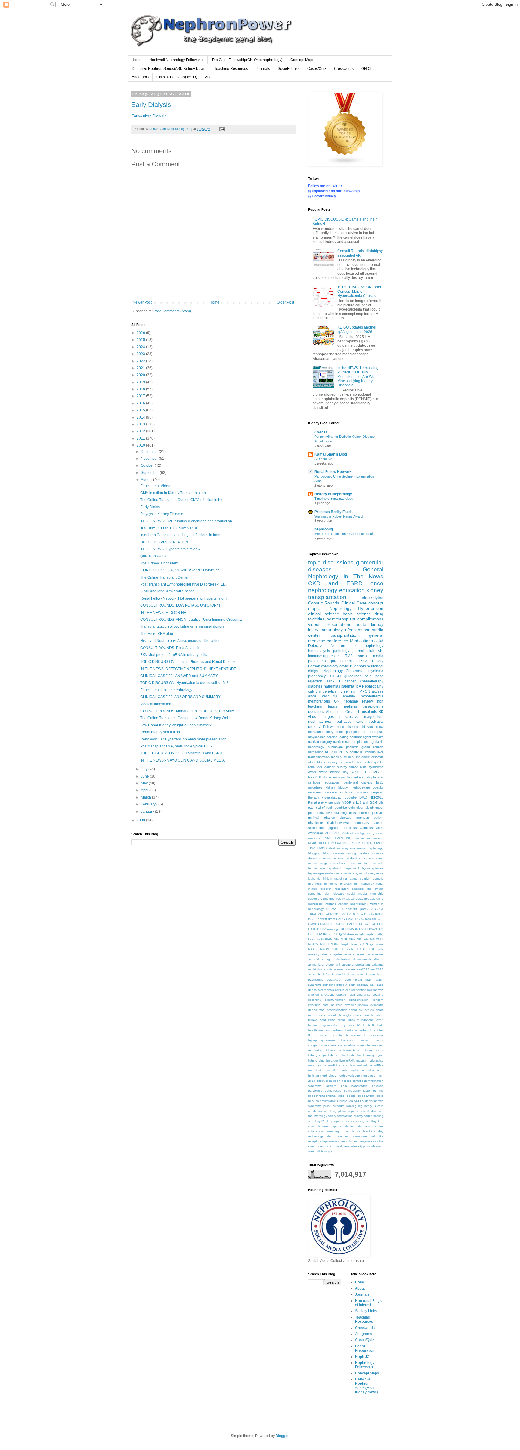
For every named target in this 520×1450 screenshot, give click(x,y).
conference (337, 640)
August (147, 480)
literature (332, 1060)
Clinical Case (354, 603)
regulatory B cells (370, 1106)
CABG (340, 918)
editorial (370, 752)
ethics (328, 1015)
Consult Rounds (323, 603)
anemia (349, 696)
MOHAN (326, 939)
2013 (141, 424)
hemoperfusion (334, 1030)
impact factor (372, 1040)
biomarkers (355, 777)
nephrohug (323, 529)
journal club (363, 651)
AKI (380, 651)
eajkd (378, 641)
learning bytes (373, 1055)
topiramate (329, 1141)
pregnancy (317, 676)
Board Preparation (364, 1348)
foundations (365, 1020)
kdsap (357, 1050)
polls (380, 1095)
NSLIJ (324, 944)
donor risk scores (361, 1010)
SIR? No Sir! (323, 459)
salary (332, 1116)
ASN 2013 (333, 914)
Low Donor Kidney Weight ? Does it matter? (176, 725)
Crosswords (344, 68)
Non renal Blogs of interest (368, 1303)
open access (342, 1080)
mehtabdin (364, 1065)
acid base (374, 676)
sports (337, 1126)
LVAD (363, 797)
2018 (141, 389)
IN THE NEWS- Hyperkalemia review (170, 549)
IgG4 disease (348, 934)
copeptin (314, 1004)
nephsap (362, 817)
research (326, 888)
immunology (331, 629)
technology (315, 1136)
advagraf (327, 959)
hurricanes (353, 1035)
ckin (352, 994)
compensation (359, 999)
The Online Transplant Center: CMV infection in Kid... (183, 500)
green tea (331, 863)
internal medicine (352, 1045)
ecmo (327, 858)
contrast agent (360, 737)
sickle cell (316, 828)
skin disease (334, 893)
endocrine (354, 858)
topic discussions (331, 562)
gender (349, 1025)
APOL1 (356, 772)
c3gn (352, 984)
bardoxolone (374, 974)
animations (343, 964)
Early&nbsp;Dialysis (148, 116)
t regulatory (351, 1131)
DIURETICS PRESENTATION (164, 542)
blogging (314, 853)
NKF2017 (376, 939)
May (145, 783)
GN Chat (368, 68)
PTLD (368, 843)
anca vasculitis (322, 696)
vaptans (330, 903)
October (148, 465)
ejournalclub (365, 807)
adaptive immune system (348, 954)
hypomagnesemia (320, 873)
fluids (351, 1020)
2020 (141, 375)
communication (335, 999)
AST (345, 914)
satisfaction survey (350, 1116)
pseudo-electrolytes (358, 762)
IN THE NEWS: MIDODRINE (163, 613)
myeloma (375, 671)
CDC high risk (367, 918)
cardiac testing (337, 737)
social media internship (365, 893)
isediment (344, 1050)
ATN (352, 914)
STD (335, 949)
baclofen (324, 974)
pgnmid (378, 1090)
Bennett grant (325, 918)
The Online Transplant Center (164, 577)
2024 (141, 347)
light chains (316, 1060)
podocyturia (366, 1095)
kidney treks (336, 1055)
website (377, 737)
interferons (331, 1045)
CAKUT (351, 918)
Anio (360, 914)
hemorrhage (316, 868)
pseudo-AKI (350, 1100)
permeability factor (357, 1090)
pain (344, 1085)
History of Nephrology (333, 494)
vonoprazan (325, 1146)
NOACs (313, 944)
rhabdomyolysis (338, 822)
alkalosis (334, 848)
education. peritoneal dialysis (349, 782)
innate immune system (349, 873)
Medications (361, 640)
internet (364, 813)
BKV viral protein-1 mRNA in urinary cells (173, 655)
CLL (380, 918)
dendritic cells (345, 807)
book (348, 979)
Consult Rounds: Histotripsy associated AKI (360, 253)
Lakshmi (314, 939)
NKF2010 (376, 797)
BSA (311, 918)
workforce (315, 833)
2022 (141, 361)
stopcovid (364, 1126)
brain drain (363, 979)
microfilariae (316, 1070)
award (312, 974)
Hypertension (370, 608)
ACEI (328, 833)
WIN (380, 949)
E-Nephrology (338, 608)
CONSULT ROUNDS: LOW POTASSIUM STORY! (180, 605)
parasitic (377, 1085)
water (312, 772)
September (150, 473)
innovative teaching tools (336, 813)
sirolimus (346, 792)
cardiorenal (341, 742)
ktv (359, 1055)
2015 (141, 410)
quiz (333, 661)
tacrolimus (349, 828)
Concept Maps (302, 60)
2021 (141, 368)
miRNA (378, 1065)
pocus (351, 1095)
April (145, 790)
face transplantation (369, 1015)
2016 (141, 403)
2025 (141, 340)
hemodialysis (319, 651)
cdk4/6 (339, 989)
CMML (312, 924)
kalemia (347, 686)
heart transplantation (354, 863)
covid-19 (346, 666)
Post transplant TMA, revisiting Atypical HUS (176, 746)
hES (371, 1025)
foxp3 (379, 1020)
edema (339, 858)
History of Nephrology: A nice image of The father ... (181, 640)
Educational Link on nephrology (166, 690)
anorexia (358, 964)
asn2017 (377, 969)
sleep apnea (334, 1121)
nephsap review (358, 701)
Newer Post (142, 302)
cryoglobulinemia (356, 1004)
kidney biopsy (337, 787)
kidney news (374, 873)
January (148, 811)
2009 (141, 820)
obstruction (324, 1080)
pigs (341, 1095)
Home (136, 60)
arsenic (339, 969)
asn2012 (363, 969)
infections (353, 629)
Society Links (288, 68)
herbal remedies (356, 1030)
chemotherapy (371, 681)
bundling (329, 984)
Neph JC (362, 1357)
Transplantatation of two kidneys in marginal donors (182, 626)
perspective (348, 717)
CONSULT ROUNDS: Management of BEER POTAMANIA (187, 711)
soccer (349, 1121)
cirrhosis (314, 782)
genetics (329, 691)
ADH (321, 914)
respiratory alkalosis (349, 888)
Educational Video (155, 486)
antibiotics (315, 969)
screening (315, 893)
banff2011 (357, 752)
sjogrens (333, 828)
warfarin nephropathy (353, 903)
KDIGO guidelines (345, 676)
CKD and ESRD (335, 583)
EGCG (363, 924)
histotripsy (321, 1035)
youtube (351, 797)
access (377, 691)
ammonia (314, 964)
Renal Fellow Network (332, 472)
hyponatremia (372, 696)
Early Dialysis (151, 104)
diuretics (377, 853)
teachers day (373, 1131)
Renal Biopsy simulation (160, 732)
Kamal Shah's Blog (330, 454)
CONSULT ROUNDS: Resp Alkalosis (170, 648)
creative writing (344, 853)
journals (377, 813)
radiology (367, 883)
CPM (321, 924)
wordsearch (375, 1146)
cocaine (378, 994)
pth (356, 883)
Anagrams (140, 77)
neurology (368, 1075)
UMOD (322, 848)
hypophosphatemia (321, 1040)
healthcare (315, 1030)
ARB (337, 833)
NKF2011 (315, 777)
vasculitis (377, 1141)
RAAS (312, 949)
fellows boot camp (322, 1020)
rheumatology (317, 1116)
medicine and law (341, 1065)
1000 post (344, 909)
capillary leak (366, 984)
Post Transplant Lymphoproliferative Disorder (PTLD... (184, 584)
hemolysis (376, 863)
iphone (331, 1050)
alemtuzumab (361, 959)
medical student (342, 757)
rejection (315, 681)
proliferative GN (330, 1100)
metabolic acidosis (369, 757)
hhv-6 (372, 1030)
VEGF (346, 802)
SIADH (378, 843)
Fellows (328, 726)
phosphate (353, 732)
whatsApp (358, 1146)
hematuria (315, 732)
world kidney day (333, 772)
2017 (141, 396)
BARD (379, 914)
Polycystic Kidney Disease (161, 514)
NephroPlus (349, 944)
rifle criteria (375, 888)
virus (311, 1146)
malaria (361, 1060)
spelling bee (374, 1121)
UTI (371, 949)
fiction (342, 1020)
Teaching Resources (231, 68)
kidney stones (334, 732)
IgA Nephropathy (370, 686)
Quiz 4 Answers (153, 556)
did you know (372, 726)
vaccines (366, 828)
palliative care (350, 721)
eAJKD (320, 432)
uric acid (370, 898)
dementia (376, 1004)
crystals (364, 853)
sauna (368, 1116)
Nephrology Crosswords (344, 671)
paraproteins (373, 706)
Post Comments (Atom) (172, 311)
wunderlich (315, 1151)
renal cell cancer (321, 767)
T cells (347, 949)
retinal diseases (372, 1111)
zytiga (328, 1151)
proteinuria (317, 661)
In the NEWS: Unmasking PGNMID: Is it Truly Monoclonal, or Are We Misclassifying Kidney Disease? (358, 377)
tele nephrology (334, 898)
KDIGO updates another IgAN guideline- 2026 (356, 329)
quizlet (378, 762)
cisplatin (342, 994)
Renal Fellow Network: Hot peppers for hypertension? (184, 598)
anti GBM (370, 802)
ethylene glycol (343, 1015)
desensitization (337, 1010)
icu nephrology (368, 646)
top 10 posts (354, 898)
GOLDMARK (349, 929)
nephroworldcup (349, 1075)
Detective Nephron (326, 646)
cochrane (314, 999)
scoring (378, 1116)
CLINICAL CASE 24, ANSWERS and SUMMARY (179, 570)
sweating (333, 1131)
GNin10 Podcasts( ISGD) (176, 77)
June (145, 776)
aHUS (357, 802)
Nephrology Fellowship (364, 1365)
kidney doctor (373, 1050)
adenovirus (375, 954)
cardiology (329, 666)
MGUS (378, 772)
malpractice (375, 1060)
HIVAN (338, 838)
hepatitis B (334, 868)
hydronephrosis (372, 868)
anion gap (339, 777)
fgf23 (379, 782)
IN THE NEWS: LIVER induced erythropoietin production (186, 521)
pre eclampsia (373, 732)
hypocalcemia (373, 1035)
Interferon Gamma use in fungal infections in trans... (182, 535)
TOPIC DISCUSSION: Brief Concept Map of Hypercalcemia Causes (359, 291)
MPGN (364, 691)
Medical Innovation (155, 704)
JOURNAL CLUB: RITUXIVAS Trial (168, 528)
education (352, 590)
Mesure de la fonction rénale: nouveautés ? (345, 534)
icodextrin (347, 1040)
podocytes (334, 762)
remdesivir (315, 1111)
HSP (319, 934)
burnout (341, 984)
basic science (357, 613)
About (210, 77)
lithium (327, 878)
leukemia (314, 878)
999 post (359, 909)
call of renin (324, 807)
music (344, 1070)
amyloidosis (316, 737)
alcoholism (343, 959)
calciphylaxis (374, 777)
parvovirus (315, 1090)
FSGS (363, 661)
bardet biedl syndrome (348, 974)
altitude (378, 959)
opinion (365, 878)
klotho (351, 1055)
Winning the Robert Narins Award (338, 516)
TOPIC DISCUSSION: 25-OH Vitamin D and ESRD (181, 753)
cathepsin (327, 989)
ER (381, 924)
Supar (327, 777)
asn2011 (334, 681)
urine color (345, 1141)
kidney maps (317, 1055)
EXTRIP (313, 929)
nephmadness (320, 721)
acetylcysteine (318, 954)
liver (342, 1060)
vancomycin (362, 1141)
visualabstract (332, 797)
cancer (350, 681)
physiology (316, 822)
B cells (368, 914)
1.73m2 (330, 909)
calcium (314, 691)
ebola (379, 1010)
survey (342, 767)
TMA (349, 656)
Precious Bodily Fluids (333, 512)
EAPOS (352, 924)
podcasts (376, 721)
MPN (352, 939)
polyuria (313, 1100)
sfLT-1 (312, 1121)
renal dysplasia (335, 1111)
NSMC (335, 944)
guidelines (315, 787)
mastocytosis (317, 1065)
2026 (141, 333)
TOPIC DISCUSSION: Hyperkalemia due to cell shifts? (184, 683)
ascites (350, 969)
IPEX (326, 934)
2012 (141, 431)
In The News (363, 576)
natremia (347, 661)
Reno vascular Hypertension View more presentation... (184, 739)
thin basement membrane (347, 1136)
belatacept (334, 979)
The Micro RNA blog (156, 634)
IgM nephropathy (371, 934)
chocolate (328, 994)
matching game (346, 878)
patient (378, 817)
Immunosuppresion (324, 656)
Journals (263, 68)
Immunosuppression (369, 838)
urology (314, 727)
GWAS (373, 929)
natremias (332, 686)
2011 (141, 438)
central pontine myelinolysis (364, 989)
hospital (337, 1035)
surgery (362, 792)
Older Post (285, 302)
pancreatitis (359, 1085)
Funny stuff (348, 691)
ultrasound (315, 752)
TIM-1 (312, 848)
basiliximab (315, 979)
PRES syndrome (371, 944)
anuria (328, 969)
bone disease (347, 726)
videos (314, 624)
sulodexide (315, 1131)
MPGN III (340, 939)
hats (380, 1025)
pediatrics (316, 712)
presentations (338, 624)
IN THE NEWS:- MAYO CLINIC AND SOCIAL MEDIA (182, 760)
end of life (315, 1015)
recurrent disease (322, 792)
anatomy (328, 964)
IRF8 (335, 934)
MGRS (312, 843)
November (150, 458)
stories (378, 1126)
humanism (335, 747)
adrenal (313, 959)
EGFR (374, 924)
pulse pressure (334, 1106)
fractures (314, 1025)
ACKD (371, 909)
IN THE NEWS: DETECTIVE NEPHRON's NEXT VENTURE (188, 669)
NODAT (336, 843)
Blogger (282, 1436)
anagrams (348, 848)
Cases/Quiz (316, 68)
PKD (359, 843)
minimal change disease (329, 817)
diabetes (315, 686)
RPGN (324, 949)
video (379, 828)
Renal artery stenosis (324, 802)
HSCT (349, 838)
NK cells (363, 939)
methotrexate (360, 787)
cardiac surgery (320, 742)
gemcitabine (331, 1025)
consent (377, 999)
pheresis (346, 883)
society (360, 1121)
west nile (342, 1146)
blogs (327, 853)
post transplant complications (355, 619)
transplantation (344, 635)
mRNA (350, 1060)
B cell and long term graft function (167, 591)
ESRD (327, 838)
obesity (378, 787)
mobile (331, 1070)
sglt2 (320, 1121)
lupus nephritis (342, 706)
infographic (315, 1045)
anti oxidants (374, 964)
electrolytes (372, 597)
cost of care (332, 1004)
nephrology (328, 1075)
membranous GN (323, 701)
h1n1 (360, 1025)
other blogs (316, 762)
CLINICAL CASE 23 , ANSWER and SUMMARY (179, 676)
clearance (363, 994)
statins (349, 1126)
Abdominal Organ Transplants (351, 712)
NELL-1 (324, 843)
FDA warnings (330, 929)
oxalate (331, 1085)
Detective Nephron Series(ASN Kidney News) (169, 68)
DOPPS (340, 924)
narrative (368, 1070)
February (148, 804)
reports (353, 1111)
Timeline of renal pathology (333, 498)
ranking (351, 1106)
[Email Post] (222, 129)
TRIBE (361, 949)
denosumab (316, 1010)
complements (360, 742)
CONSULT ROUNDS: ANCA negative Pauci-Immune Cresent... (191, 619)
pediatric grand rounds (365, 747)
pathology (341, 651)
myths (355, 1070)
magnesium (373, 717)
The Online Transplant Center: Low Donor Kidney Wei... (185, 718)
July (144, 769)
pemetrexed (333, 1090)
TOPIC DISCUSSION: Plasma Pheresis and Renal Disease (188, 662)
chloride (313, 994)
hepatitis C (352, 868)
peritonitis (330, 883)
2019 (141, 382)
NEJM (343, 752)
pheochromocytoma (322, 1095)
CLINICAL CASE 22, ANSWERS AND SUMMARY (180, 697)
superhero (315, 898)
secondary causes (368, 822)
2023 (141, 354)
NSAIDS (349, 843)
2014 (141, 417)
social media (370, 656)
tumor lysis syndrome (366, 767)
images (328, 717)
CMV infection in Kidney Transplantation (173, 493)
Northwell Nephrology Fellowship (176, 60)
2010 (141, 445)
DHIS (329, 924)
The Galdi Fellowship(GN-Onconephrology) (247, 60)
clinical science (323, 613)
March (146, 797)
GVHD (363, 929)
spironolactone (318, 1126)
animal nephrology (370, 848)
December (150, 452)
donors (360, 666)
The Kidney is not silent (159, 563)
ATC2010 (331, 752)
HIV (367, 772)
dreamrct (314, 858)
